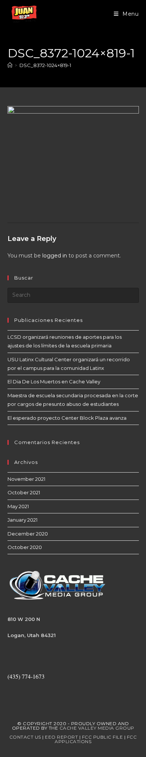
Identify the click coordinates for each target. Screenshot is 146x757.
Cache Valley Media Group (97, 728)
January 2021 (22, 520)
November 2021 (26, 479)
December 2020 (27, 534)
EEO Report (61, 737)
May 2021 (18, 506)
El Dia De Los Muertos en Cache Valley (53, 381)
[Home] (9, 65)
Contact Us (25, 737)
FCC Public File (102, 737)
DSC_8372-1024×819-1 (45, 65)
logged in (54, 255)
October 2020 (24, 547)
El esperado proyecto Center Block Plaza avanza (67, 418)
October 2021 (23, 492)
